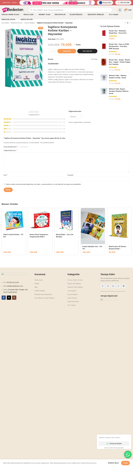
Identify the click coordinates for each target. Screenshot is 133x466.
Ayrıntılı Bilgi (113, 462)
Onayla (125, 462)
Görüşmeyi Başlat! (116, 443)
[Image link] (66, 233)
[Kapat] (90, 205)
